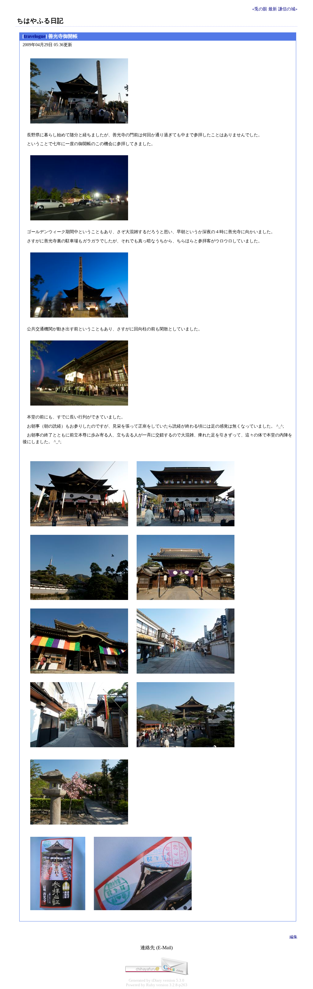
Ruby (150, 985)
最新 (272, 8)
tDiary (157, 980)
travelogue (35, 36)
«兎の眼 (259, 8)
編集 (293, 937)
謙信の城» (287, 8)
